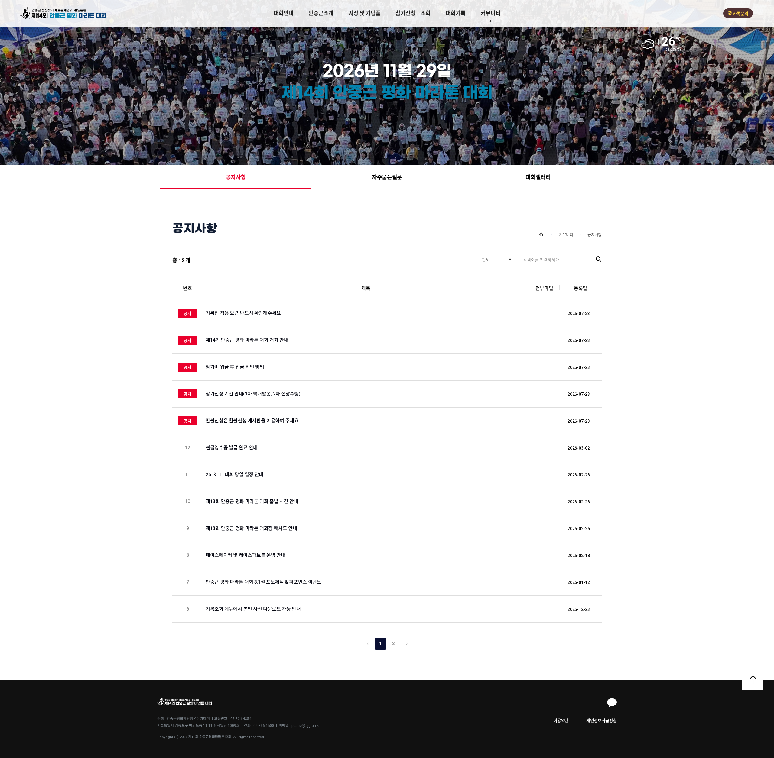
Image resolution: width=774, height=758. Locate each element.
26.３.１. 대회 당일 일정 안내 (235, 474)
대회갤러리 (538, 177)
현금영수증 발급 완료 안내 (232, 447)
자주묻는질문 (387, 177)
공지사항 (236, 177)
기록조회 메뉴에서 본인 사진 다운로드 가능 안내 (254, 609)
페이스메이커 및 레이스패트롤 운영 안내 (246, 555)
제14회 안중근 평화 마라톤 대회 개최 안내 (247, 340)
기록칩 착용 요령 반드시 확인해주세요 (243, 313)
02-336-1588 (263, 726)
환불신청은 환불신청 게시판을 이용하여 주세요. (253, 421)
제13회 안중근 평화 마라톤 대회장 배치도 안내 (252, 528)
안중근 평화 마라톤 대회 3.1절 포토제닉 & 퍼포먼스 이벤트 (264, 582)
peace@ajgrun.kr (305, 726)
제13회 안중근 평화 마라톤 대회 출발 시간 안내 (252, 501)
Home (541, 234)
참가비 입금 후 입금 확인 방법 (235, 367)
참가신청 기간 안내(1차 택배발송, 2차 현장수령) (253, 394)
